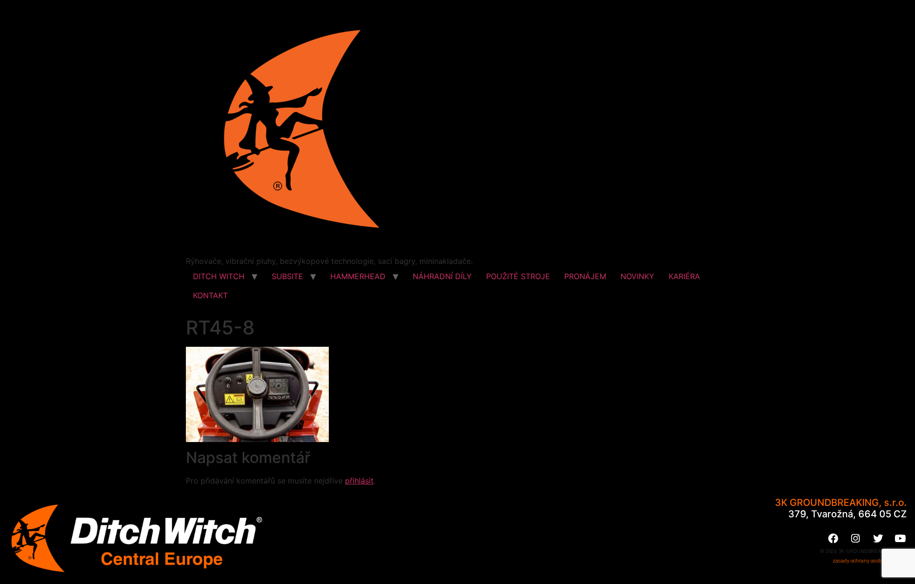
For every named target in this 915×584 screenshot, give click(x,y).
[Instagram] (855, 538)
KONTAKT (210, 295)
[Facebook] (833, 538)
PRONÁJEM (585, 276)
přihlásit (359, 480)
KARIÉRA (684, 276)
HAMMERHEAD (358, 276)
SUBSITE (287, 276)
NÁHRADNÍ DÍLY (442, 276)
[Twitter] (878, 538)
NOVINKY (637, 276)
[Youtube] (900, 538)
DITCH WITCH (218, 276)
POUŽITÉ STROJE (518, 276)
